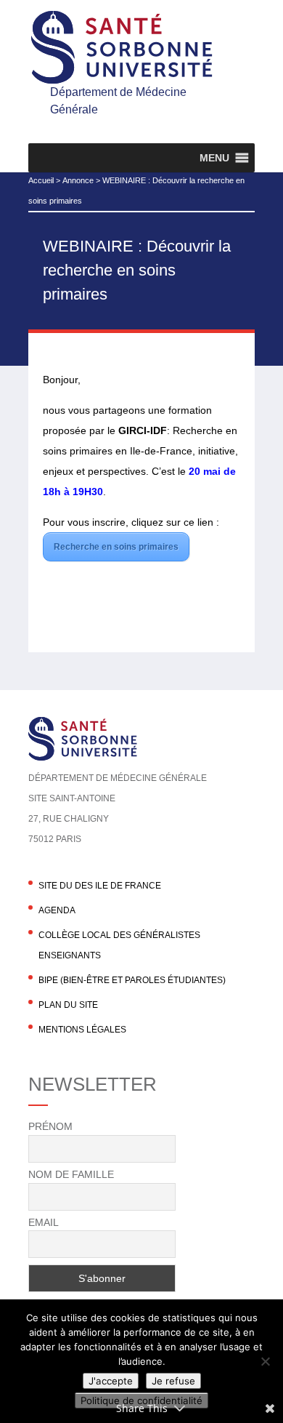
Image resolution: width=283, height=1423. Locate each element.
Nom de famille (71, 1174)
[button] (214, 157)
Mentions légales (82, 1030)
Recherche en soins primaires (116, 547)
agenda (56, 910)
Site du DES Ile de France (99, 886)
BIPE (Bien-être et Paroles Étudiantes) (132, 980)
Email (43, 1222)
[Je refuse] (265, 1361)
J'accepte (111, 1381)
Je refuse (173, 1381)
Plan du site (68, 1005)
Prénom (50, 1126)
